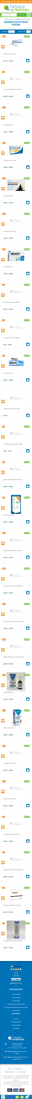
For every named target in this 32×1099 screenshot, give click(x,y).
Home (6, 19)
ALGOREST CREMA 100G (9, 54)
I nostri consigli (16, 994)
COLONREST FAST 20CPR (9, 160)
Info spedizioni (16, 997)
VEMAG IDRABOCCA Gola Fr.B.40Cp (13, 586)
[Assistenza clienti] (28, 15)
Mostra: (4, 31)
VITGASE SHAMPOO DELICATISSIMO (12, 940)
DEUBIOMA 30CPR (8, 196)
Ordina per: (21, 31)
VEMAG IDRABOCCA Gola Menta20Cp (13, 621)
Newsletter (16, 1028)
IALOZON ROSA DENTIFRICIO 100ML (12, 444)
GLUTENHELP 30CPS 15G (9, 231)
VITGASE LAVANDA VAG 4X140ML (12, 905)
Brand (11, 19)
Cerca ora (21, 14)
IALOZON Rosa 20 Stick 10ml (11, 408)
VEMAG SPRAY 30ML (8, 692)
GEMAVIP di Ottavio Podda (22, 19)
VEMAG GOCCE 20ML (8, 515)
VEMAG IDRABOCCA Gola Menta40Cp (13, 657)
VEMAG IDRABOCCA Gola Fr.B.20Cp (13, 550)
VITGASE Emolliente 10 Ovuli (11, 834)
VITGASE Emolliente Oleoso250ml (13, 869)
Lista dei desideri (16, 1025)
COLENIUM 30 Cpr (8, 125)
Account (16, 1018)
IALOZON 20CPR (7, 266)
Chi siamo (17, 1068)
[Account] (22, 1097)
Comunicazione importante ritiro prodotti (16, 1007)
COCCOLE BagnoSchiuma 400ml (12, 89)
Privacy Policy (16, 1001)
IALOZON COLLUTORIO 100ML (11, 337)
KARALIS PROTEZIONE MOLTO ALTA (12, 479)
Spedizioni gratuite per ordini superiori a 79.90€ (16, 1)
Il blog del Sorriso (9, 1072)
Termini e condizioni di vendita (16, 1004)
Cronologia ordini (16, 1022)
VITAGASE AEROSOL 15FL (10, 763)
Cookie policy (16, 1010)
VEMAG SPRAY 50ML (8, 728)
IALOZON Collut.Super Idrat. (11, 302)
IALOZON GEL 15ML (8, 373)
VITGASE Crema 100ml (9, 799)
